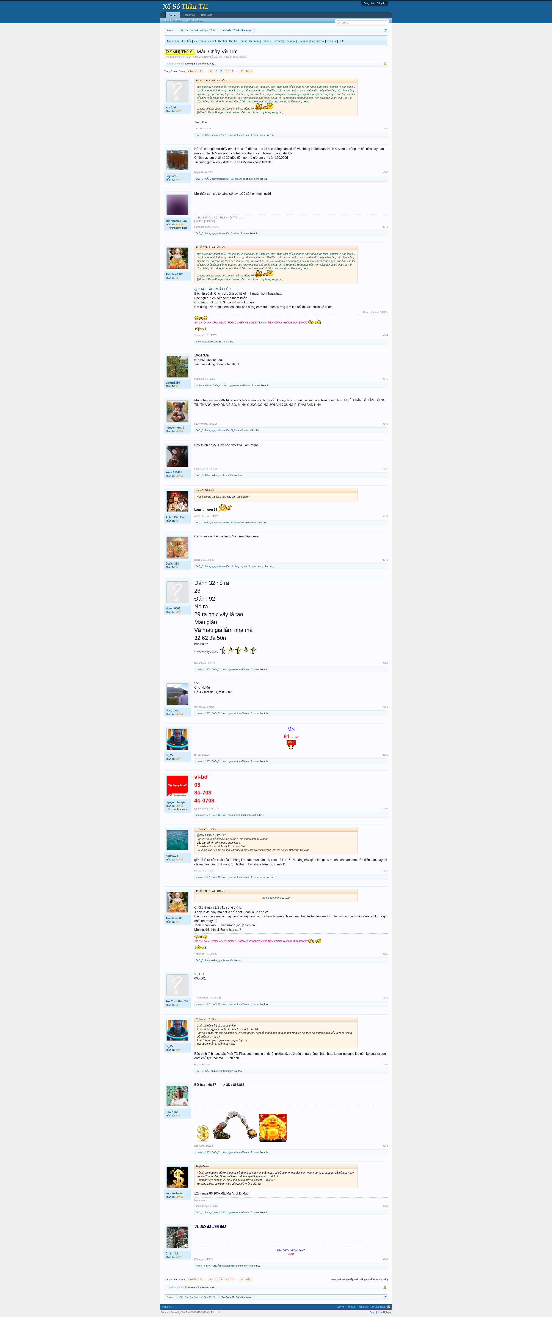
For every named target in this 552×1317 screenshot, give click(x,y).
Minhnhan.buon (176, 221)
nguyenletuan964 (237, 135)
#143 (385, 227)
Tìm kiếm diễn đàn (173, 20)
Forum (172, 15)
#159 (385, 1206)
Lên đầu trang (377, 1307)
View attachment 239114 (276, 897)
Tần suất (331, 41)
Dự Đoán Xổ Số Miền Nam (195, 57)
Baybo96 (171, 176)
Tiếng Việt (167, 1307)
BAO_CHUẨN (203, 135)
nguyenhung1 (175, 427)
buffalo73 (172, 856)
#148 (385, 516)
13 (242, 71)
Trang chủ (363, 1307)
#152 (385, 754)
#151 (385, 706)
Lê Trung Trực (230, 57)
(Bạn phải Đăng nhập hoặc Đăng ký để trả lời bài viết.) (359, 1279)
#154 (385, 870)
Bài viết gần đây (195, 20)
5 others (246, 1265)
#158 (385, 1145)
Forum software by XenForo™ (191, 1312)
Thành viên (189, 15)
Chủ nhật (290, 41)
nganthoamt (234, 815)
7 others (255, 761)
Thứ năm (254, 41)
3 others (255, 1212)
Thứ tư (243, 41)
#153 (385, 808)
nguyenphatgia (175, 802)
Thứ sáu (266, 41)
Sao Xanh (172, 1112)
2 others (254, 178)
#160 (385, 1259)
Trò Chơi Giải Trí (177, 1001)
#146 (385, 423)
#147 (385, 468)
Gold (233, 233)
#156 (385, 997)
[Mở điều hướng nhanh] (385, 30)
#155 (385, 954)
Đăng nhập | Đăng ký (375, 3)
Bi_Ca (222, 341)
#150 (385, 663)
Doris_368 (172, 563)
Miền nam (173, 41)
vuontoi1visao (238, 178)
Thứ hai (222, 41)
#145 (385, 379)
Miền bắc (186, 41)
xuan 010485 (174, 472)
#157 (385, 1064)
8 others (255, 669)
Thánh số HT (174, 274)
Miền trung (199, 41)
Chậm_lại (172, 1253)
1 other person (258, 135)
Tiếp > (249, 71)
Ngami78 (200, 1265)
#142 (385, 172)
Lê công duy (237, 566)
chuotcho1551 (219, 135)
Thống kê (302, 41)
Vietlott (212, 41)
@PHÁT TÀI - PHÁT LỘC (212, 289)
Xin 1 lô (171, 107)
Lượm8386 (173, 382)
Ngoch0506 (173, 608)
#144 (385, 335)
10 (231, 71)
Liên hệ (340, 1307)
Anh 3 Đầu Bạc (175, 517)
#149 (385, 560)
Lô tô (341, 41)
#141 (385, 128)
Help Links (206, 15)
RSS (388, 1306)
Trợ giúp (351, 1307)
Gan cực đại (317, 41)
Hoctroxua (172, 710)
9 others (249, 815)
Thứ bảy (278, 41)
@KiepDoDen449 (207, 112)
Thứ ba (233, 41)
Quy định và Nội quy (380, 1312)
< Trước (192, 71)
